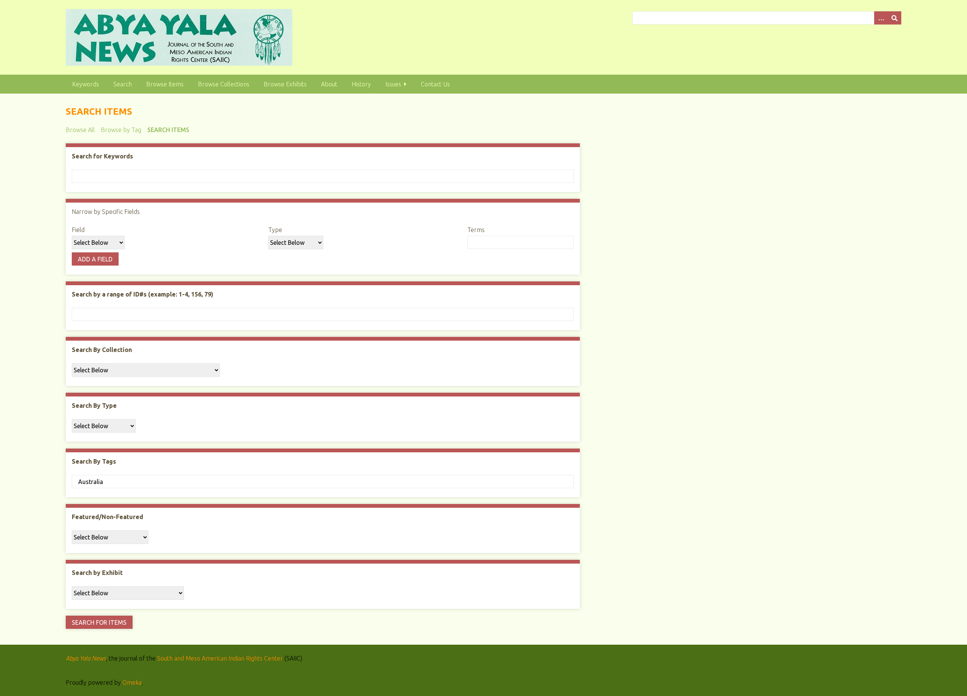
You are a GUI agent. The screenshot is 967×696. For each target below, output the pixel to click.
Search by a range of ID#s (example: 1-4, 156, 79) (142, 294)
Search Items (168, 129)
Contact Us (435, 84)
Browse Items (165, 84)
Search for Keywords (102, 156)
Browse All (80, 129)
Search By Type (94, 405)
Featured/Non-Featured (107, 516)
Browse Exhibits (285, 84)
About (329, 84)
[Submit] (894, 18)
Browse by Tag (121, 129)
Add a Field (95, 259)
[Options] (881, 18)
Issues (393, 84)
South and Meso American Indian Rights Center (220, 658)
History (361, 84)
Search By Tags (94, 461)
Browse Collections (223, 84)
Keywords (85, 84)
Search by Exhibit (97, 572)
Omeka (132, 682)
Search (122, 84)
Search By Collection (102, 349)
